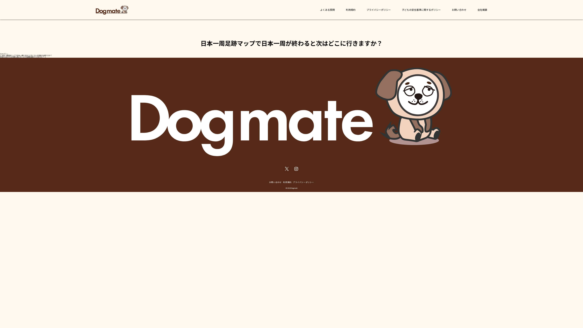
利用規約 (351, 10)
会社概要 (482, 10)
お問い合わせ (459, 10)
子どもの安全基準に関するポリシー (421, 10)
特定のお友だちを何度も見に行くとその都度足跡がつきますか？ (23, 57)
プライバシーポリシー (379, 10)
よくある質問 (327, 10)
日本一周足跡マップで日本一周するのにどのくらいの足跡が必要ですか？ (26, 55)
